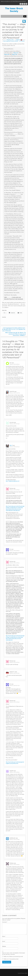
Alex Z (11, 445)
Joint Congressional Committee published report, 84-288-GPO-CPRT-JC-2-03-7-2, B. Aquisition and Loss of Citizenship (13, 329)
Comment (4, 922)
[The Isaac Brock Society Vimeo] (24, 4)
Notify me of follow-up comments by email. (13, 956)
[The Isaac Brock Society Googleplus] (20, 4)
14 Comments (21, 41)
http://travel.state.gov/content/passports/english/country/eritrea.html (15, 762)
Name (4, 936)
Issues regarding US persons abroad (10, 41)
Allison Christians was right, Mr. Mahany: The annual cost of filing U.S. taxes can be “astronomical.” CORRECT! (15, 334)
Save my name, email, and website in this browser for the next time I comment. (13, 953)
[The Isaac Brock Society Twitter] (26, 4)
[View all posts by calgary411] (21, 39)
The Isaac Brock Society (14, 10)
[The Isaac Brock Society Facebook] (22, 4)
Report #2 (6, 54)
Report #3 (14, 54)
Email (3, 941)
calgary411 (18, 39)
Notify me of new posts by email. (11, 959)
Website (4, 946)
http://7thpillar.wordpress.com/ (12, 481)
